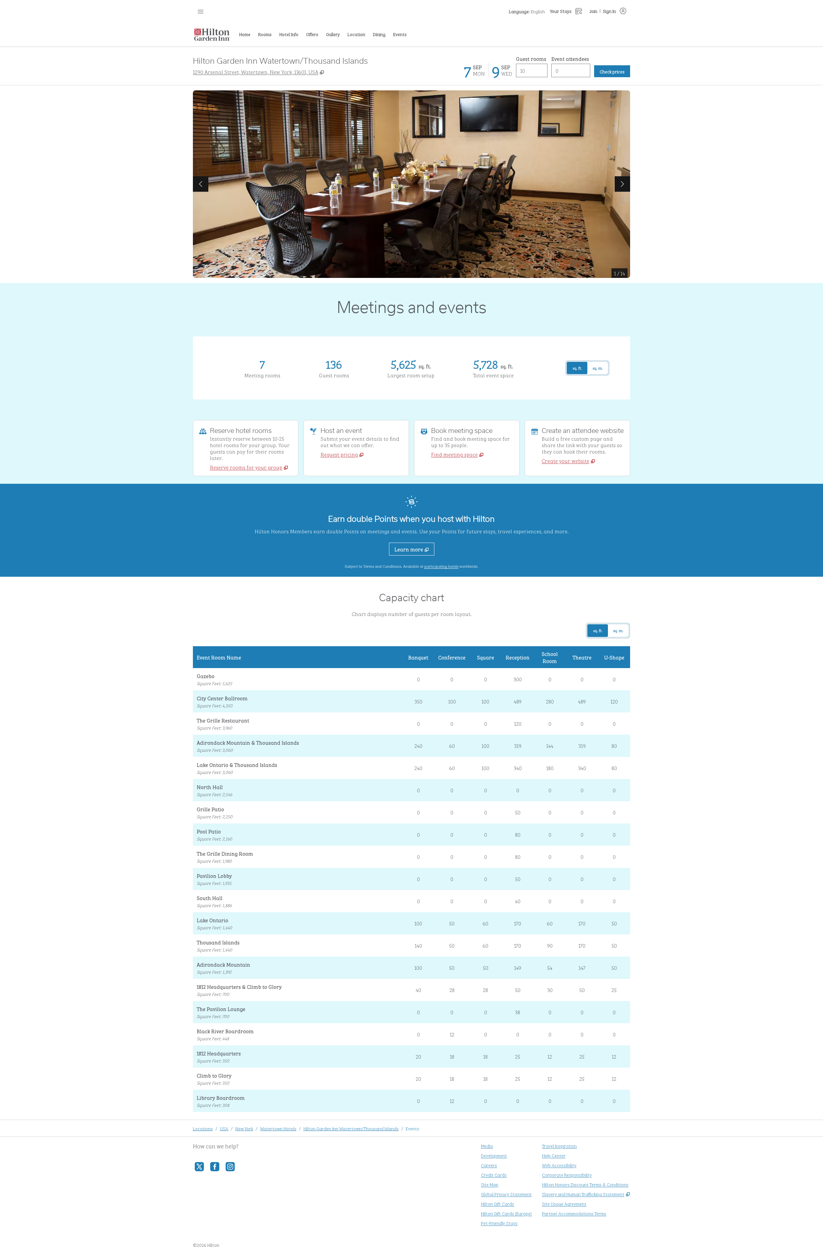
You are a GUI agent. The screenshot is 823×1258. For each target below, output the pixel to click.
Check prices (615, 71)
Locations (203, 1128)
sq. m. (597, 368)
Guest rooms (531, 58)
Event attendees (570, 58)
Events (412, 1128)
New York (244, 1128)
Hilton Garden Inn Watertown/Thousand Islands (351, 1128)
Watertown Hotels (278, 1128)
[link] (249, 467)
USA (224, 1128)
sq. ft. (577, 368)
